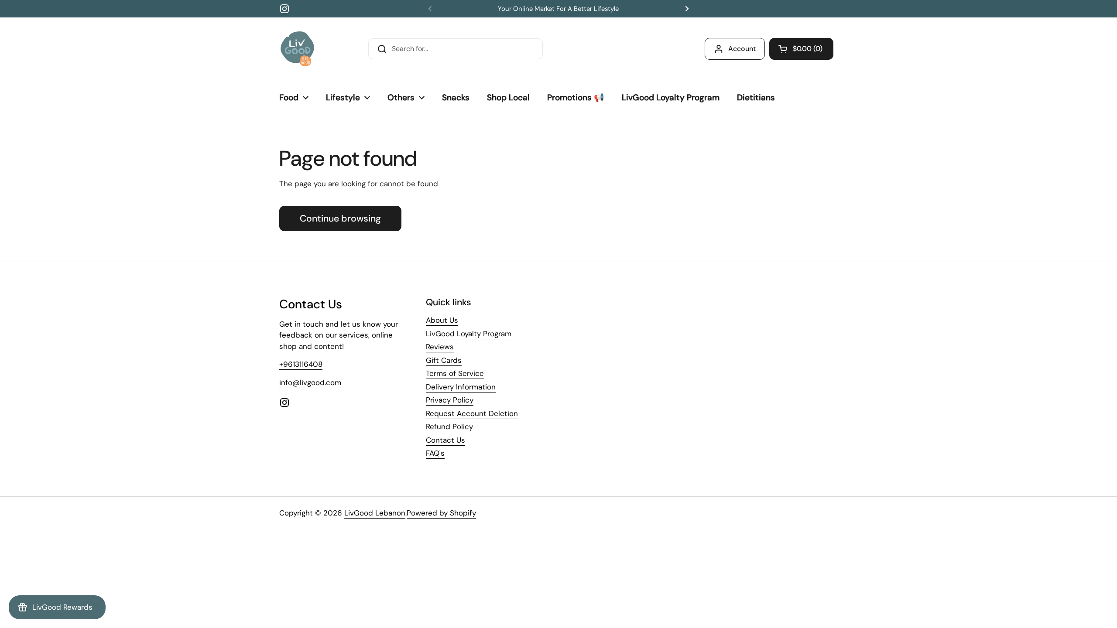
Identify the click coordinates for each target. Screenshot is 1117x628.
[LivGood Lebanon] (297, 49)
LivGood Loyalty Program (468, 333)
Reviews (440, 347)
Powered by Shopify (441, 513)
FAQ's (435, 453)
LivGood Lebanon (374, 513)
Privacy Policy (449, 400)
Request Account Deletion (472, 413)
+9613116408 (300, 364)
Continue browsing (340, 218)
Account (742, 48)
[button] (801, 49)
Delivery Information (461, 387)
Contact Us (445, 440)
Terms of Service (455, 373)
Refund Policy (449, 426)
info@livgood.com (310, 382)
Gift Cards (444, 360)
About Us (442, 320)
